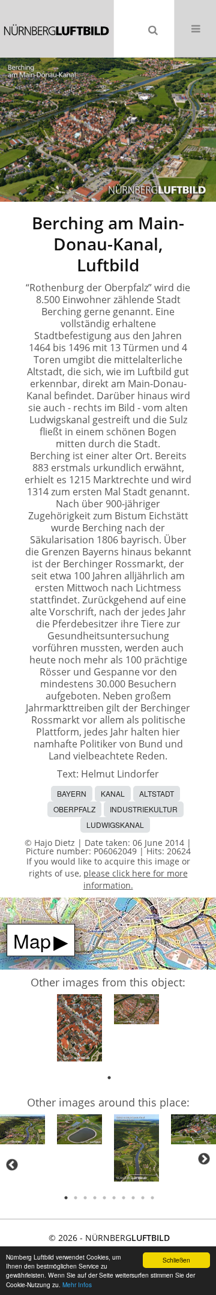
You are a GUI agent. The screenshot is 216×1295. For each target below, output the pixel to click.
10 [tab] (152, 1198)
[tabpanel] (79, 1030)
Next (204, 1159)
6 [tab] (114, 1198)
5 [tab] (104, 1198)
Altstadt (156, 793)
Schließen (176, 1259)
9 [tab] (143, 1198)
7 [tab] (124, 1198)
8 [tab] (133, 1198)
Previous (12, 1165)
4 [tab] (95, 1198)
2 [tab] (76, 1198)
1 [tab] (109, 1078)
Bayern (71, 793)
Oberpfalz (74, 809)
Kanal (113, 793)
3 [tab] (85, 1198)
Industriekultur (144, 809)
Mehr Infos (77, 1284)
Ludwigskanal (115, 825)
